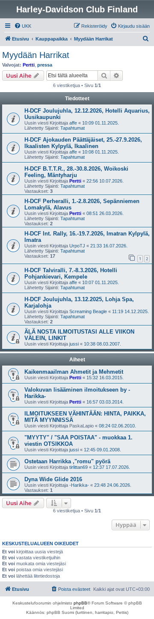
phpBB (80, 603)
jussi (74, 343)
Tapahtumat (72, 128)
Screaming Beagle (88, 311)
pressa (44, 64)
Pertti (29, 64)
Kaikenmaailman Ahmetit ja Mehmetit (73, 372)
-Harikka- (79, 485)
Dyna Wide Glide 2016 (53, 479)
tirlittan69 (78, 467)
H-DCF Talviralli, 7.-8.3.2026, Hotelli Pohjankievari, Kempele (70, 273)
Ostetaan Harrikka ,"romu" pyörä (67, 461)
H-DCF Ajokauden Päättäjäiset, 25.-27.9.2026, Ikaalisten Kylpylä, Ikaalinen (83, 143)
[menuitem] (22, 26)
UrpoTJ (77, 245)
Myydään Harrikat (35, 55)
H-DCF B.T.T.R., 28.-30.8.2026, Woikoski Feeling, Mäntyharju (76, 172)
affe (73, 122)
